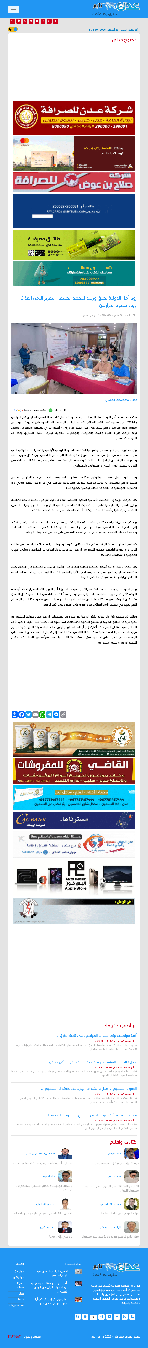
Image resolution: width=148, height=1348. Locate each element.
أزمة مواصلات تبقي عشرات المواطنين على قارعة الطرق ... (97, 1036)
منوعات (20, 1299)
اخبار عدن (19, 1271)
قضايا (21, 1293)
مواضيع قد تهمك (120, 1025)
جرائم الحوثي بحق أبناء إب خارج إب (119, 1213)
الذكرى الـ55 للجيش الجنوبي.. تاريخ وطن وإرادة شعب (41, 1213)
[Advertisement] (74, 71)
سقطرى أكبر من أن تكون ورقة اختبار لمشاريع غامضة (42, 1163)
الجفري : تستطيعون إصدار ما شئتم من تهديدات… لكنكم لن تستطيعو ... (89, 1089)
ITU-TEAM (14, 1336)
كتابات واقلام (123, 1142)
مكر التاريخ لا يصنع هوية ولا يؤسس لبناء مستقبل (110, 1236)
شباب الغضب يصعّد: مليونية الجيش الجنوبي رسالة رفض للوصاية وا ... (91, 1115)
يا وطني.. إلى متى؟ (60, 1236)
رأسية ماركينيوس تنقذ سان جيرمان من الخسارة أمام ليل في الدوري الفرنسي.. (49, 1287)
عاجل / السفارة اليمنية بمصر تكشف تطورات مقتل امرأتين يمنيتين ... (91, 1062)
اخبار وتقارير (18, 1277)
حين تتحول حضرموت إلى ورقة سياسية (116, 1163)
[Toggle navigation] (13, 9)
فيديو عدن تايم (16, 1305)
